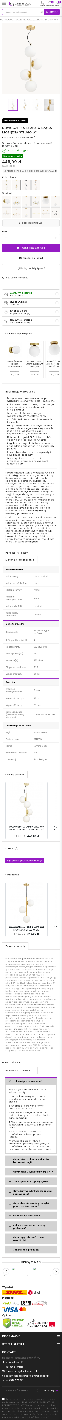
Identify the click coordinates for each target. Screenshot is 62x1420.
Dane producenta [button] (12, 1062)
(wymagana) (30, 1408)
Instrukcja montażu (17, 277)
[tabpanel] (20, 1269)
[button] (54, 363)
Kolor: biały (9, 177)
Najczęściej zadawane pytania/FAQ (21, 1357)
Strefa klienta (13, 1344)
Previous (6, 1271)
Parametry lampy (16, 552)
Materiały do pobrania (19, 559)
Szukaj (54, 12)
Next (56, 1271)
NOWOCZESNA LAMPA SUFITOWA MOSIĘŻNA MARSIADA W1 (34, 364)
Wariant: (7, 193)
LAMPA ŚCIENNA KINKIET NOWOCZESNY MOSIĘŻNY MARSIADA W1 (14, 364)
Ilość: (5, 231)
